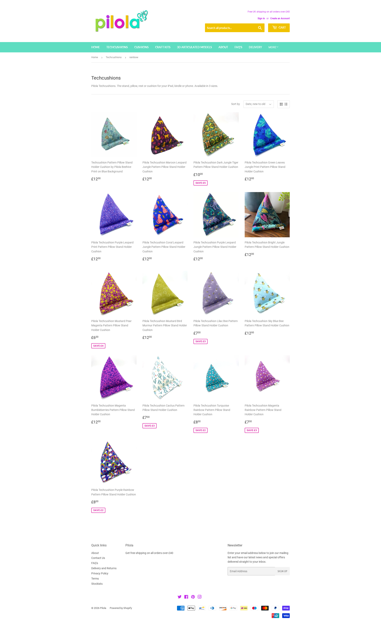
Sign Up (282, 571)
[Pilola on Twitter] (180, 597)
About (223, 47)
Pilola (103, 608)
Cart (282, 27)
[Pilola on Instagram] (200, 597)
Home (95, 47)
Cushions (141, 47)
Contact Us (98, 558)
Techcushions (117, 47)
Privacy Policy (99, 573)
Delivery (255, 47)
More (272, 47)
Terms (95, 578)
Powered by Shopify (121, 608)
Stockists (97, 583)
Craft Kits (162, 47)
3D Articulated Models (194, 47)
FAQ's (238, 47)
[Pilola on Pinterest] (193, 597)
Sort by (235, 104)
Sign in (261, 18)
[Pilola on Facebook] (186, 597)
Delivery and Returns (103, 568)
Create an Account (280, 18)
